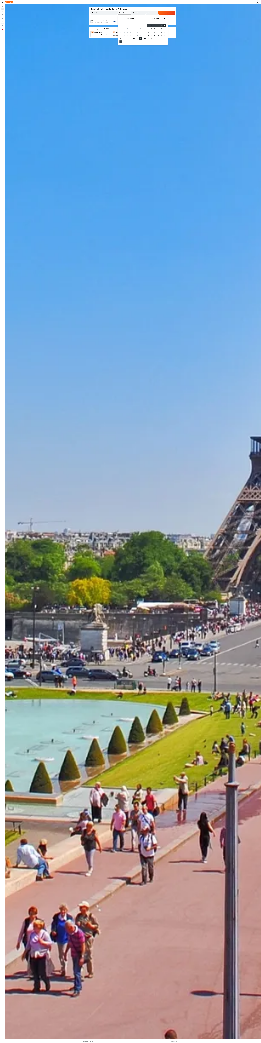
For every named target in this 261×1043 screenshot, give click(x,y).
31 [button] (120, 42)
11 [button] (124, 32)
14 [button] (134, 32)
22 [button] (137, 35)
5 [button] (127, 29)
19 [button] (127, 35)
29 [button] (137, 38)
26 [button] (127, 38)
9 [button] (140, 29)
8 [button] (137, 29)
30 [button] (140, 38)
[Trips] (2, 25)
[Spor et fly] (2, 21)
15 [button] (137, 32)
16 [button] (140, 32)
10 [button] (121, 32)
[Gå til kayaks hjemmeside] (9, 2)
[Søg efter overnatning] (2, 9)
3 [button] (154, 25)
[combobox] (105, 13)
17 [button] (120, 35)
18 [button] (124, 35)
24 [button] (121, 38)
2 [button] (140, 25)
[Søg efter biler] (2, 12)
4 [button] (124, 29)
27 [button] (130, 38)
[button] (2, 2)
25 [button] (124, 38)
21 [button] (134, 35)
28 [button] (134, 38)
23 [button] (140, 35)
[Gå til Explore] (2, 18)
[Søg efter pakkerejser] (2, 14)
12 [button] (127, 32)
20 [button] (130, 35)
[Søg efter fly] (2, 6)
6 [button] (130, 29)
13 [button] (130, 32)
